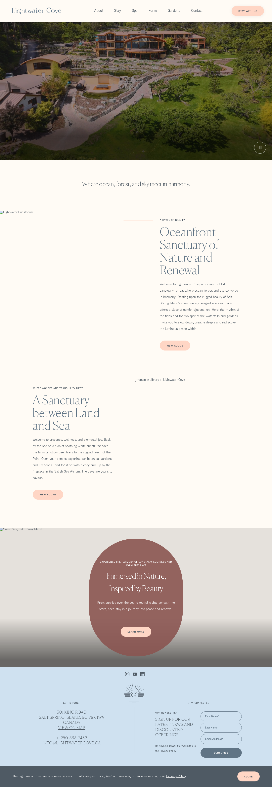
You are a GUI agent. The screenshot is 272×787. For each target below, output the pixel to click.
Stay (117, 11)
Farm (153, 11)
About (98, 11)
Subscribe (221, 753)
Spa (135, 11)
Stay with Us (247, 11)
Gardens (174, 11)
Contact (197, 11)
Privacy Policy (176, 776)
